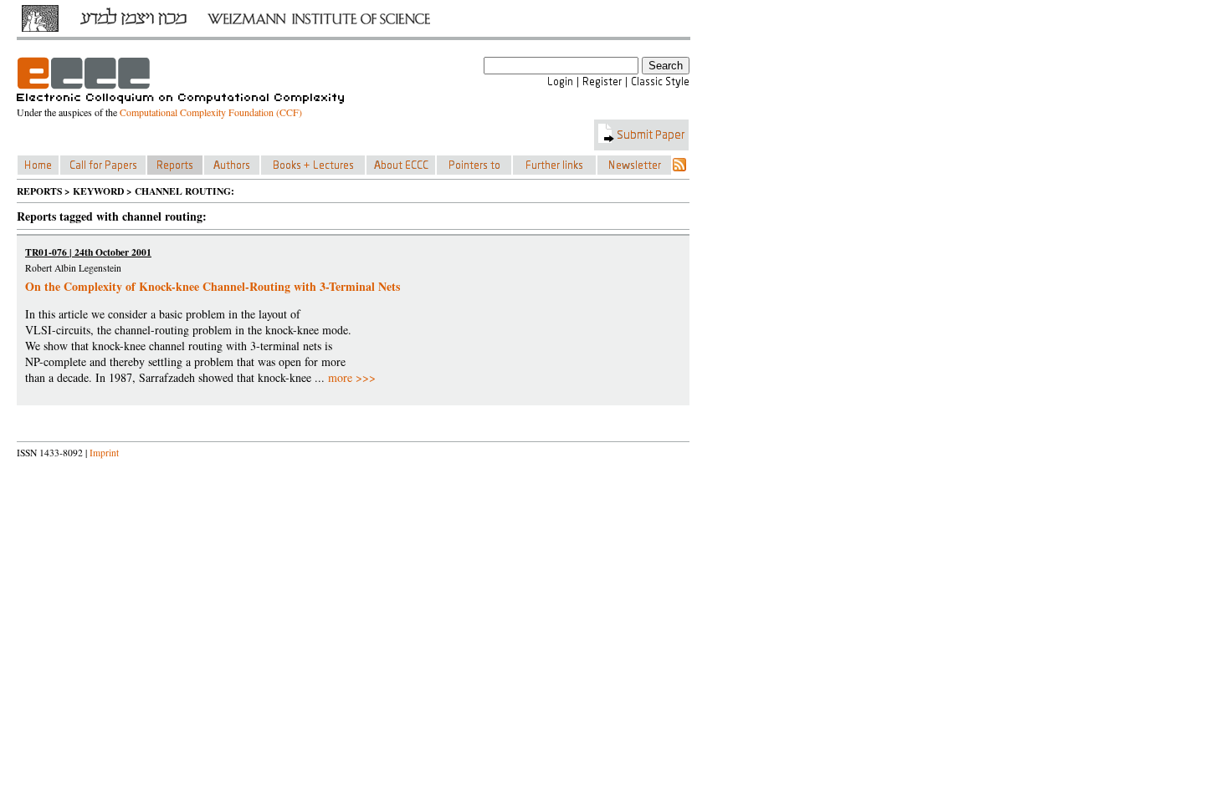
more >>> (352, 377)
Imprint (104, 452)
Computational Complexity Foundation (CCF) (211, 112)
